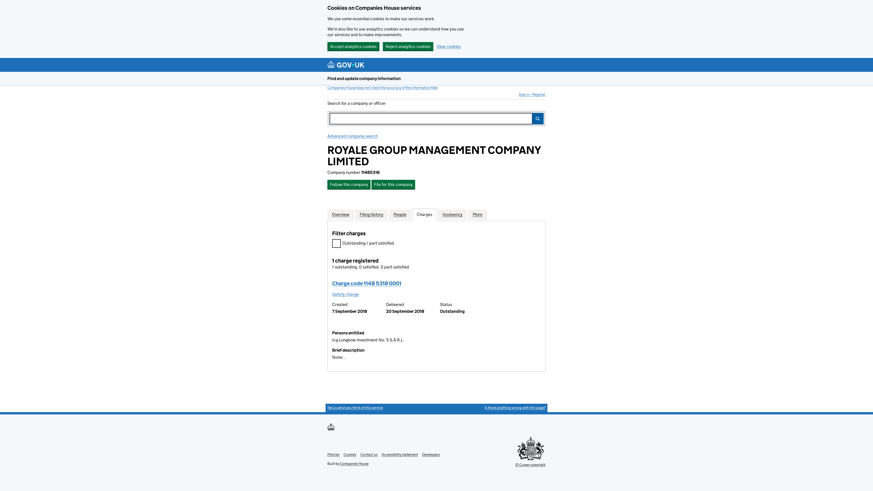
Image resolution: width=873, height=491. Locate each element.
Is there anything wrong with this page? (515, 408)
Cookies (350, 454)
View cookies (449, 46)
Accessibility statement (400, 454)
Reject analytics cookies (408, 46)
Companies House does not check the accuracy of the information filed (382, 87)
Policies (333, 454)
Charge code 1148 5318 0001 (366, 283)
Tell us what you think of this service (355, 408)
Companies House (354, 463)
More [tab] (477, 214)
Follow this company (349, 184)
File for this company (393, 184)
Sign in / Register (532, 94)
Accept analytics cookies (353, 46)
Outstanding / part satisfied (368, 243)
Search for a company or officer (356, 103)
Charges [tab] (424, 214)
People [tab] (400, 214)
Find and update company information (364, 78)
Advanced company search (352, 136)
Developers (431, 454)
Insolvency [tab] (452, 214)
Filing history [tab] (371, 214)
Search (538, 118)
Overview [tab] (340, 214)
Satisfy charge (345, 294)
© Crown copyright (530, 465)
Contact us (369, 454)
